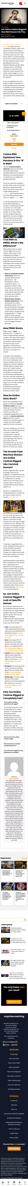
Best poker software (14, 1076)
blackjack (6, 193)
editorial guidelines (11, 1168)
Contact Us (14, 1101)
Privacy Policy (14, 1138)
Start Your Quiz (14, 1002)
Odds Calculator (14, 1067)
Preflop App (14, 1054)
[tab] (14, 717)
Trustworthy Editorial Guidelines (14, 1114)
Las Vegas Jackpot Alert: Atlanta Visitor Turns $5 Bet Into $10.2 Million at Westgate (6, 896)
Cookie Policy (14, 1133)
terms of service (8, 1165)
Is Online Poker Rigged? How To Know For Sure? (14, 635)
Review (14, 148)
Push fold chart (14, 1059)
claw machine (13, 497)
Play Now (14, 144)
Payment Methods (14, 1085)
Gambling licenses (14, 1089)
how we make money (6, 1170)
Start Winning (14, 1149)
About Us (14, 1109)
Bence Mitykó (7, 34)
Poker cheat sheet (14, 1063)
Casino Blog (4, 27)
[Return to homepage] (7, 3)
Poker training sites (14, 1080)
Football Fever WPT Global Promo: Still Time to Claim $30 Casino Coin (20, 873)
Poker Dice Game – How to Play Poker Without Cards (18, 951)
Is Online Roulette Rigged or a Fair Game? (14, 661)
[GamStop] (14, 1045)
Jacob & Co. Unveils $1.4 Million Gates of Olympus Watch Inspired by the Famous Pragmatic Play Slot (21, 896)
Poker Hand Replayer (14, 1072)
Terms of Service (14, 1129)
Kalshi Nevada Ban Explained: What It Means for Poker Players (7, 873)
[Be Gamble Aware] (10, 1042)
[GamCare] (6, 1045)
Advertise (14, 1105)
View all (24, 858)
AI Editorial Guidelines (14, 1118)
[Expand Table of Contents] (22, 104)
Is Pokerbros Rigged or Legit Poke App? (13, 685)
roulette (16, 198)
